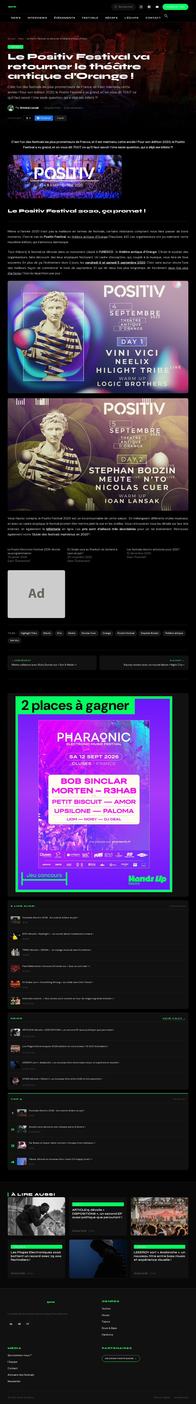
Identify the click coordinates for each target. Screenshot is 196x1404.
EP (78, 1204)
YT (27, 1324)
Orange (107, 633)
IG (11, 1324)
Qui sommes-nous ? (20, 1355)
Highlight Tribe (29, 633)
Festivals (90, 17)
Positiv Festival (126, 633)
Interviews (37, 17)
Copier (60, 118)
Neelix (71, 633)
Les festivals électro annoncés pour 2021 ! (153, 549)
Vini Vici (14, 640)
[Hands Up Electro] (12, 6)
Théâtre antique (174, 633)
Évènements (64, 17)
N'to (59, 633)
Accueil (11, 38)
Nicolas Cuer (89, 633)
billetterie (53, 529)
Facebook (45, 118)
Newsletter (175, 7)
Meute (47, 633)
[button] (12, 6)
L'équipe (12, 1361)
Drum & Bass (109, 1328)
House (105, 1315)
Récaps (111, 17)
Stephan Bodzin (149, 633)
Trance (106, 1321)
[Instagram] (141, 7)
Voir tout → (174, 1018)
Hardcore (107, 1334)
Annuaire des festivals (21, 1374)
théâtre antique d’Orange (90, 237)
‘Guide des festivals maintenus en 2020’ (60, 534)
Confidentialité (181, 1397)
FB (19, 1324)
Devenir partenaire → (121, 1358)
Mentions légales (162, 1397)
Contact (153, 17)
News (16, 17)
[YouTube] (157, 7)
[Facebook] (149, 7)
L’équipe (132, 17)
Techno (106, 1308)
